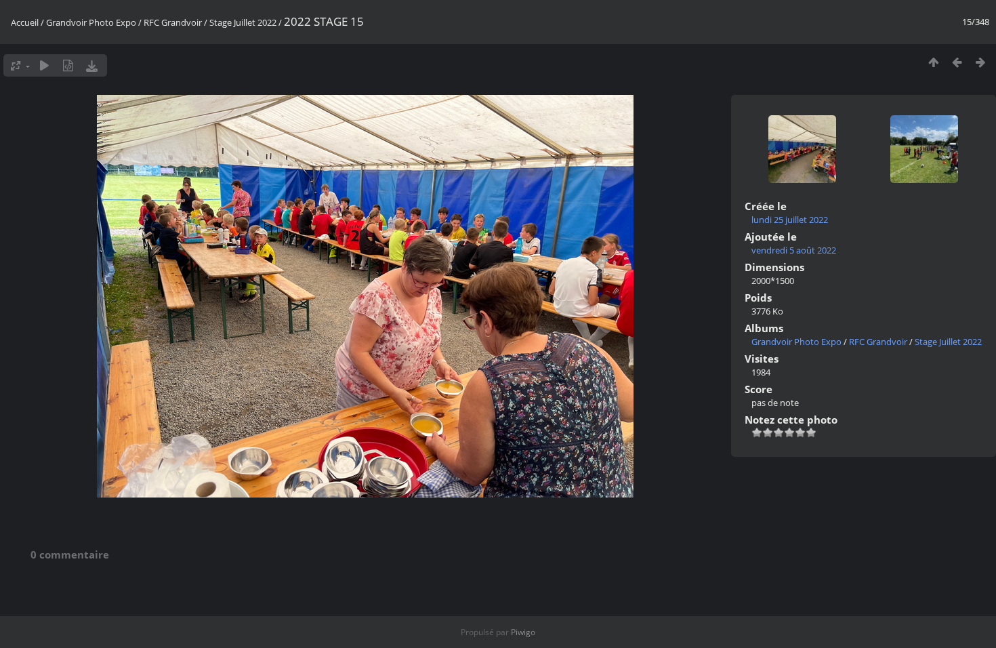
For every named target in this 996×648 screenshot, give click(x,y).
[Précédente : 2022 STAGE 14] (957, 62)
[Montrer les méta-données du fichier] (68, 65)
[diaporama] (44, 65)
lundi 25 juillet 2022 (789, 220)
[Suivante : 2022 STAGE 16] (981, 62)
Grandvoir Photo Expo (91, 22)
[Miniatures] (933, 62)
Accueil (25, 22)
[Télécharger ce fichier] (92, 65)
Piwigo (523, 632)
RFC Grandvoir (173, 22)
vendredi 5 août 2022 (793, 250)
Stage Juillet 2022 (242, 22)
